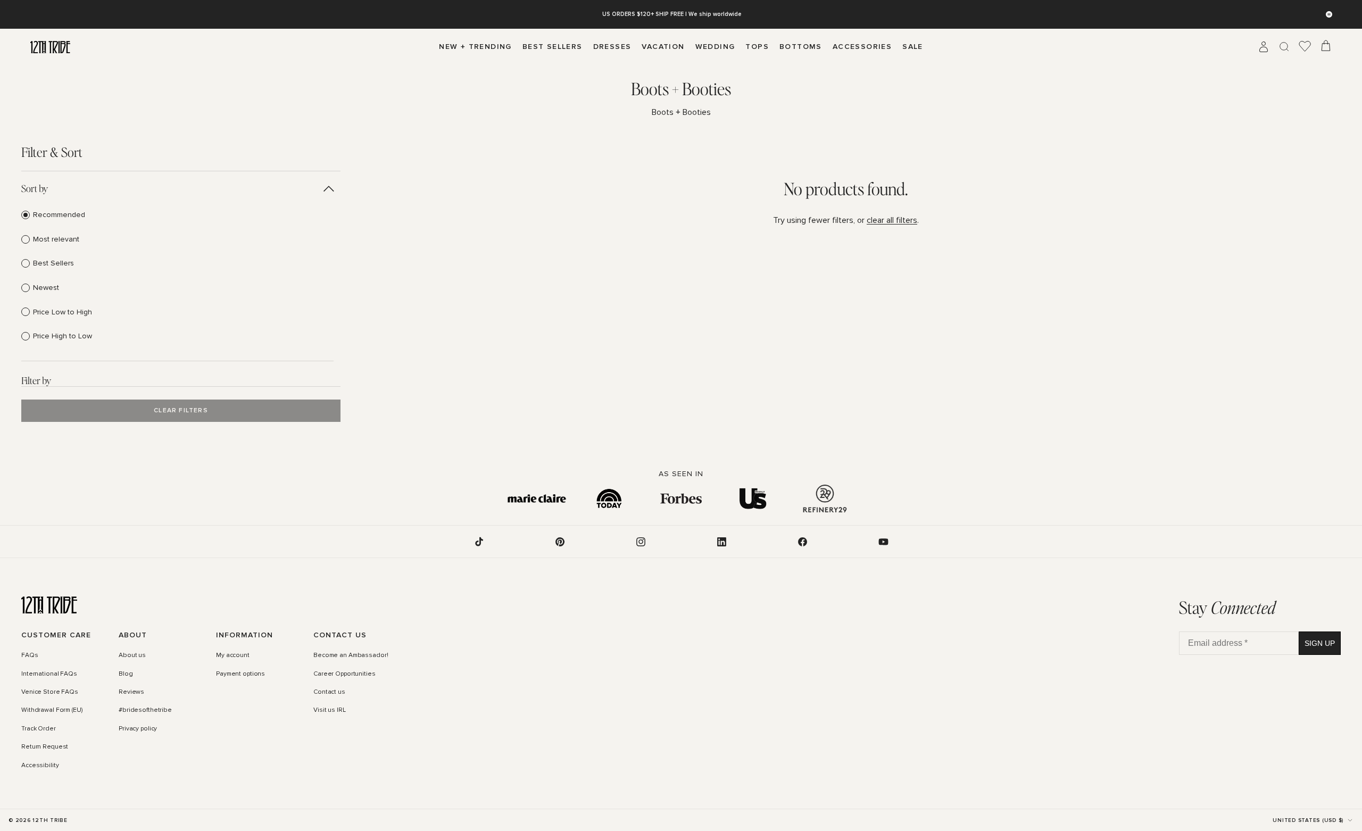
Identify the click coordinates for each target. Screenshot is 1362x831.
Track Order (38, 729)
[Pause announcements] (1329, 14)
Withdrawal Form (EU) (51, 711)
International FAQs (49, 674)
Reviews (131, 692)
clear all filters (892, 220)
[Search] (1284, 46)
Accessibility (40, 765)
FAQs (29, 655)
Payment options (240, 674)
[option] (177, 214)
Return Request (44, 747)
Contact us (329, 692)
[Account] (1263, 46)
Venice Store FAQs (49, 692)
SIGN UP (1320, 643)
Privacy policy (138, 729)
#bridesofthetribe (145, 711)
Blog (126, 674)
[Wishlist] (1305, 46)
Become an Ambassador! (350, 655)
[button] (177, 188)
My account (233, 655)
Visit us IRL (329, 711)
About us (132, 655)
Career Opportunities (344, 674)
